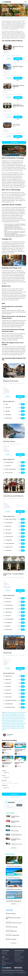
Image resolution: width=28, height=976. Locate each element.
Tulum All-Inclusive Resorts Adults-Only (13, 918)
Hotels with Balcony (8, 94)
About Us (4, 961)
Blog (12, 829)
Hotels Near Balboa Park (11, 931)
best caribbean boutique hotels (9, 720)
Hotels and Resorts (8, 5)
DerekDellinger (6, 766)
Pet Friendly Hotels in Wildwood (16, 840)
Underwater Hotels (19, 960)
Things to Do (13, 842)
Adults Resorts (17, 114)
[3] (6, 781)
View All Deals (14, 142)
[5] (11, 781)
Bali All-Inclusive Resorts (16, 834)
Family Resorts (19, 746)
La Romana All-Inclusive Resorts (14, 889)
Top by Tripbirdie (5, 958)
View (23, 404)
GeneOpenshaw (7, 752)
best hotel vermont (10, 717)
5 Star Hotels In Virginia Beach (12, 935)
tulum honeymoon (19, 717)
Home (3, 5)
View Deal (17, 58)
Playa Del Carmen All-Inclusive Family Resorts (20, 750)
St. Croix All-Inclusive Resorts (13, 877)
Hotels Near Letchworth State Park (14, 922)
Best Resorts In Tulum (16, 826)
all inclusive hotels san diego (19, 718)
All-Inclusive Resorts (15, 5)
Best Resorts (13, 825)
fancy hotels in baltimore (10, 728)
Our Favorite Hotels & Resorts (7, 17)
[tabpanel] (7, 47)
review (18, 60)
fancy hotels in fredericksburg (9, 713)
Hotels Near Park (9, 921)
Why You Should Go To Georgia (21, 17)
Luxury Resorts (18, 959)
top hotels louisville (14, 724)
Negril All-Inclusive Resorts (19, 763)
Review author (7, 14)
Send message (14, 794)
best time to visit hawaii (20, 712)
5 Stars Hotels (8, 925)
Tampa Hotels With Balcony (7, 750)
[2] (4, 781)
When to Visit (4, 952)
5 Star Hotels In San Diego (11, 926)
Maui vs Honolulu (15, 830)
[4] (9, 781)
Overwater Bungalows (19, 956)
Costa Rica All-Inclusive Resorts (13, 866)
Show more (13, 847)
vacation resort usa (6, 718)
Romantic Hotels (8, 55)
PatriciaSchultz (19, 754)
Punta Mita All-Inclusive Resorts (13, 901)
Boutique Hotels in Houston (15, 817)
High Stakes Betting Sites (7, 963)
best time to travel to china (14, 723)
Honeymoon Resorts (17, 75)
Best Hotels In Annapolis (11, 939)
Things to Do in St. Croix (16, 844)
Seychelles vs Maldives (11, 913)
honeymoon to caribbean (11, 715)
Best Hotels (8, 938)
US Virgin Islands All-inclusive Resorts (7, 763)
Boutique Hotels (14, 815)
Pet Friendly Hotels (18, 94)
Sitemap (3, 964)
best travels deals (9, 712)
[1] (2, 781)
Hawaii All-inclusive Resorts (15, 822)
